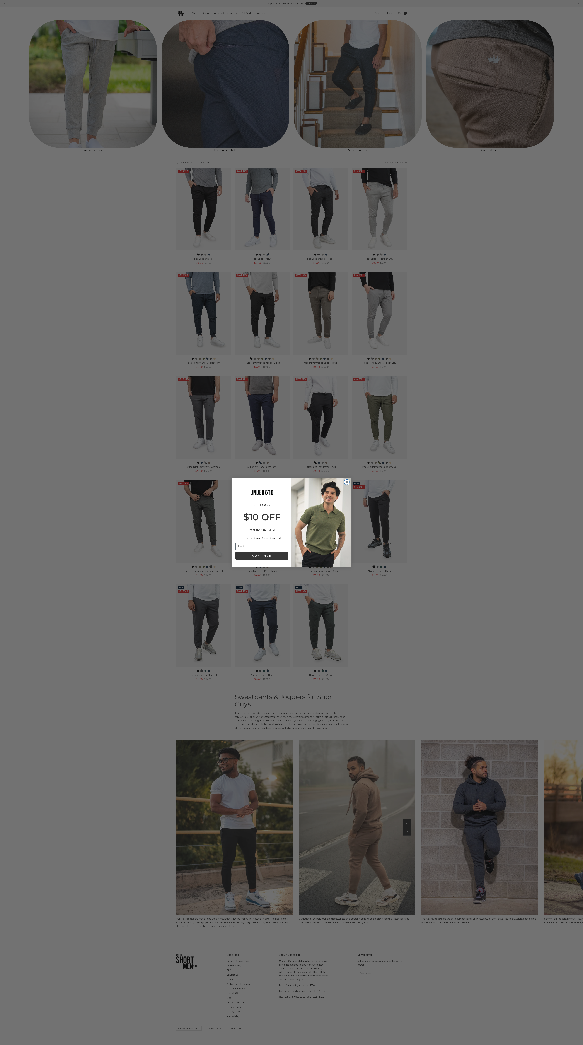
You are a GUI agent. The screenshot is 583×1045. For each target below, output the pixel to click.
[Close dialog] (346, 482)
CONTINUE (261, 555)
